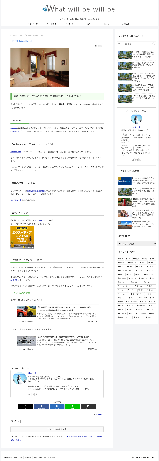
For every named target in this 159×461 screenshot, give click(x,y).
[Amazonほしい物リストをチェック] (36, 394)
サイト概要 (18, 458)
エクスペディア (41, 220)
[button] (88, 406)
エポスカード (16, 200)
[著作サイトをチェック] (29, 394)
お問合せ (51, 458)
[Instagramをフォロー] (33, 394)
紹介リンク (15, 280)
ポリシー (42, 458)
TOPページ (7, 458)
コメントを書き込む (57, 429)
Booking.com (15, 152)
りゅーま (32, 373)
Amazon (13, 128)
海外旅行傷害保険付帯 (36, 191)
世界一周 (28, 458)
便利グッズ (17, 131)
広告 (35, 458)
